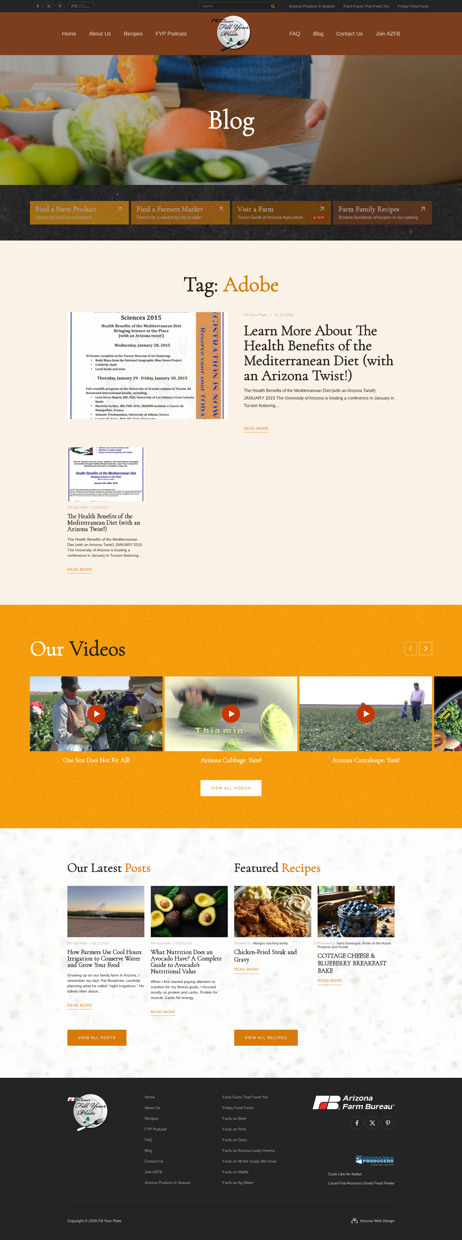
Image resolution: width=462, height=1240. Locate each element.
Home (69, 34)
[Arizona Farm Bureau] (81, 6)
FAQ (295, 34)
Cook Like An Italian (345, 1174)
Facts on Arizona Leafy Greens (248, 1150)
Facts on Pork (234, 1129)
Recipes (133, 34)
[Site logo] (87, 1140)
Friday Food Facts (413, 6)
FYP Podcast (171, 34)
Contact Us (349, 34)
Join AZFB (388, 34)
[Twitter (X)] (48, 6)
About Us (100, 34)
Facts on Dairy (234, 1140)
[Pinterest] (60, 6)
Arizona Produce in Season (312, 6)
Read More (256, 428)
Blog (318, 34)
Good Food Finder (379, 1183)
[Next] (425, 648)
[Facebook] (37, 6)
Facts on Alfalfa (235, 1172)
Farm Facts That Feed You (366, 6)
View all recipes (266, 1038)
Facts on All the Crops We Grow (249, 1161)
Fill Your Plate (109, 1221)
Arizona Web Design (377, 1221)
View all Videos (231, 788)
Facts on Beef (234, 1118)
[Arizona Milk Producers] (375, 1160)
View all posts (97, 1038)
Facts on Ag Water (237, 1182)
